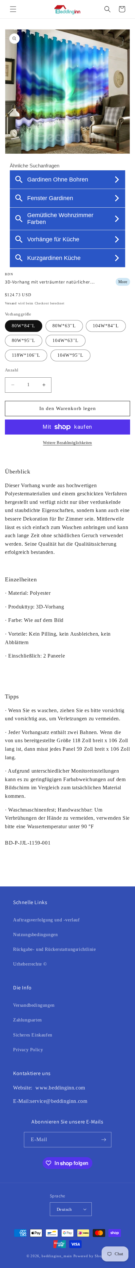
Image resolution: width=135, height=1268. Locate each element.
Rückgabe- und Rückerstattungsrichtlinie (54, 949)
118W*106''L (26, 355)
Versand (11, 303)
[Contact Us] (34, 1087)
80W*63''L (64, 325)
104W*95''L (70, 355)
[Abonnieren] (104, 1139)
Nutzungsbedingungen (35, 934)
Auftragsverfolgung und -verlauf (46, 919)
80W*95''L (23, 340)
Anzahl (11, 370)
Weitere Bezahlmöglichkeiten (67, 442)
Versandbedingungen (34, 1005)
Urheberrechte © (30, 964)
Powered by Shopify (91, 1256)
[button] (13, 9)
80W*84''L (23, 325)
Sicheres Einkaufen (32, 1035)
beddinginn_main (57, 1256)
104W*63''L (65, 340)
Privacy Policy (28, 1049)
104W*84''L (106, 325)
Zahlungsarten (27, 1020)
